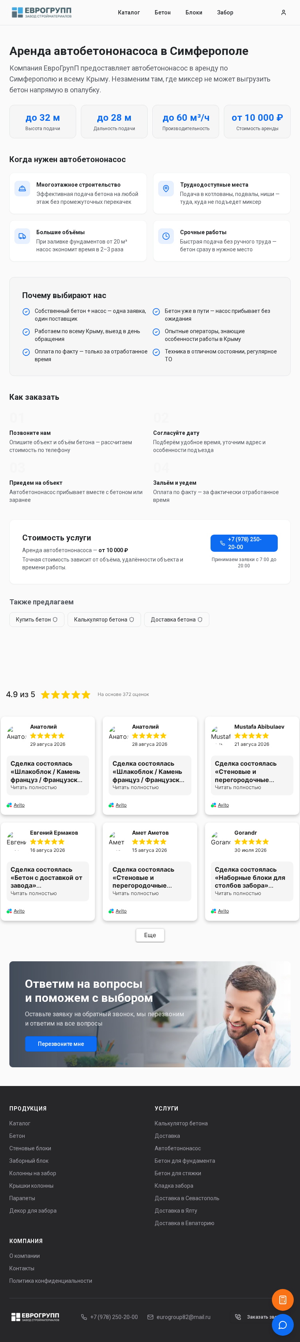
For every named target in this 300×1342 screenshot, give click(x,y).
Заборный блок (28, 1161)
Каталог (129, 12)
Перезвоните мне (61, 1044)
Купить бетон (33, 619)
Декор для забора (33, 1211)
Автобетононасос (178, 1148)
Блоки (194, 12)
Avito (19, 805)
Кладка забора (174, 1186)
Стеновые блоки (30, 1148)
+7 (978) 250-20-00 (245, 543)
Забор (225, 12)
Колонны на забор (32, 1173)
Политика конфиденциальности (50, 1281)
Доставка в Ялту (176, 1211)
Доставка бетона (173, 619)
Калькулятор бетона (100, 619)
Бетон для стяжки (178, 1173)
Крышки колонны (31, 1186)
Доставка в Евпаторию (184, 1223)
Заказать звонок (266, 1317)
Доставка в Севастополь (187, 1198)
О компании (24, 1256)
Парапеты (22, 1198)
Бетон (163, 12)
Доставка (167, 1136)
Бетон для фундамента (185, 1161)
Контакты (21, 1268)
